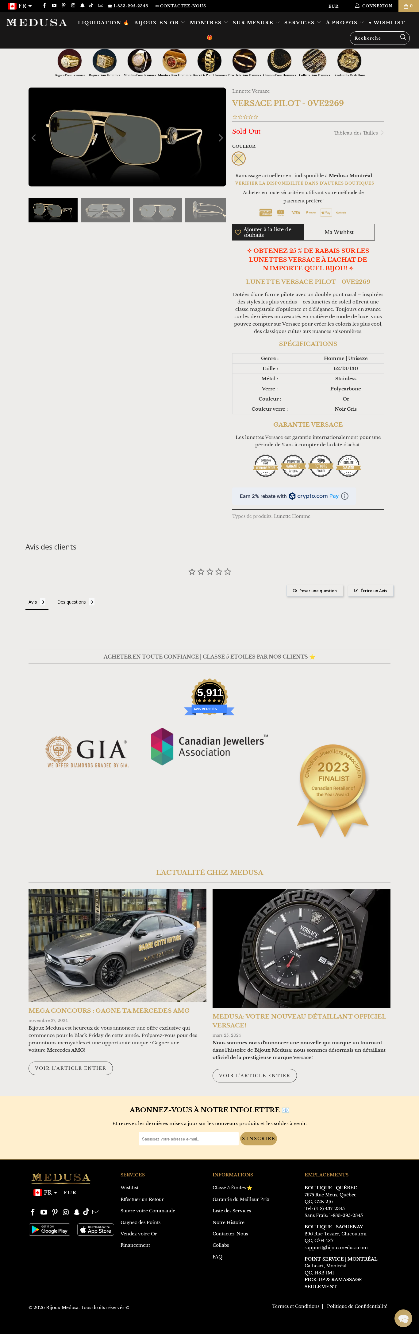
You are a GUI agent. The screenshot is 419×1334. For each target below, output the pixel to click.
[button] (403, 1318)
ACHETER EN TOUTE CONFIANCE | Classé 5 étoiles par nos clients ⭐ (209, 657)
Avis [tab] (33, 602)
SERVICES (300, 22)
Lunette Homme (292, 516)
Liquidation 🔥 (104, 22)
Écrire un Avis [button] (374, 590)
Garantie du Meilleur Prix (241, 1199)
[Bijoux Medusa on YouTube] (53, 6)
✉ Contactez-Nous (181, 6)
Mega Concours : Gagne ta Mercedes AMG (109, 1010)
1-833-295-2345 (346, 1215)
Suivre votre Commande (148, 1211)
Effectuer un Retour (142, 1199)
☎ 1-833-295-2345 (128, 6)
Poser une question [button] (318, 590)
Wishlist (129, 1188)
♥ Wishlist (387, 22)
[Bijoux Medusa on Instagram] (72, 6)
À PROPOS (342, 22)
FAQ (217, 1257)
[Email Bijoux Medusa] (100, 6)
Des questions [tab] (71, 602)
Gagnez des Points (140, 1222)
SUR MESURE (254, 22)
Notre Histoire (228, 1222)
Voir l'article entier (70, 1068)
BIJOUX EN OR (157, 22)
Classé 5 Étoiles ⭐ (232, 1188)
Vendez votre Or (139, 1234)
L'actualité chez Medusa (209, 873)
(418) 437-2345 (329, 1208)
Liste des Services (232, 1211)
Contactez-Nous (230, 1234)
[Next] (220, 138)
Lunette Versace (251, 91)
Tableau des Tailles (356, 133)
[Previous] (34, 138)
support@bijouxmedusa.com (336, 1247)
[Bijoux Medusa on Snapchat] (82, 6)
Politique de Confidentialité (357, 1306)
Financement (135, 1245)
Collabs (221, 1245)
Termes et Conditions (295, 1306)
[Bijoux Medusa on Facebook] (44, 6)
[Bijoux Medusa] (36, 22)
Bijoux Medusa (62, 1307)
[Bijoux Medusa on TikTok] (91, 6)
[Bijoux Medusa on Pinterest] (63, 6)
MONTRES (207, 22)
